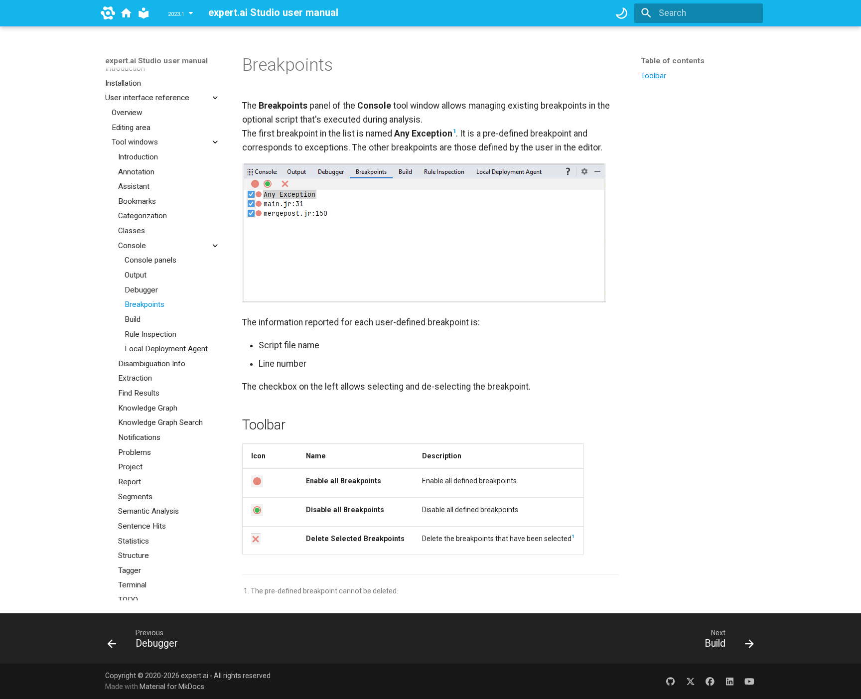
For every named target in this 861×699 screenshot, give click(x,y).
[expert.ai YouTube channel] (749, 681)
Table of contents (673, 60)
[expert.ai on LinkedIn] (729, 681)
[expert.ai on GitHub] (670, 681)
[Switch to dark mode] (621, 13)
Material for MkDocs (172, 687)
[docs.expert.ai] (126, 13)
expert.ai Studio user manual (156, 60)
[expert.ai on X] (690, 681)
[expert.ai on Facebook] (709, 681)
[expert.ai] (108, 13)
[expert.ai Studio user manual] (143, 13)
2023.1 (176, 14)
